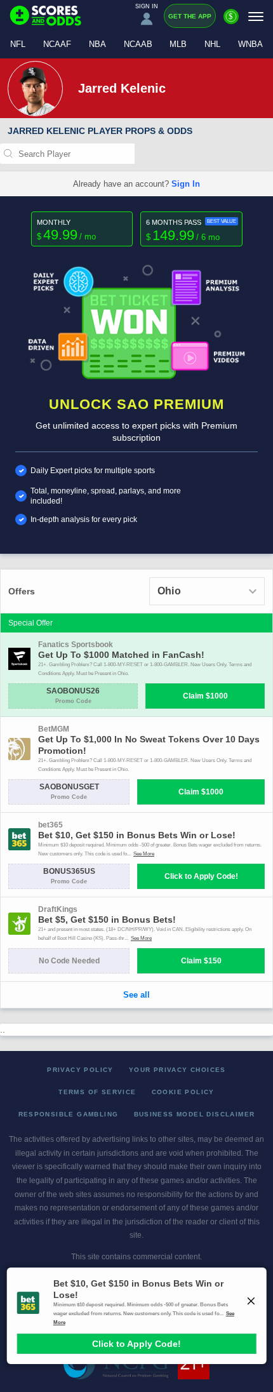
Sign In (185, 184)
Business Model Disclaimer (194, 1114)
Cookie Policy (183, 1091)
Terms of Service (97, 1091)
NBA (97, 44)
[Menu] (256, 16)
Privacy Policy (80, 1069)
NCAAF (57, 44)
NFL (17, 44)
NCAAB (138, 44)
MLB (178, 44)
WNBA (250, 44)
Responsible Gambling (68, 1114)
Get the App (189, 16)
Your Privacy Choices (177, 1069)
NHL (212, 44)
